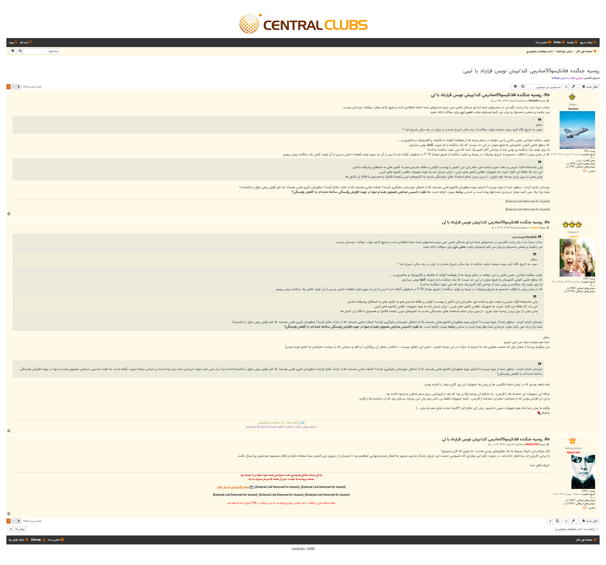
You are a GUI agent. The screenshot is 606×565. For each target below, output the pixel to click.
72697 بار (570, 500)
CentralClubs (298, 549)
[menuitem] (573, 42)
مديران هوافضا (560, 78)
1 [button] (13, 86)
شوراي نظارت (576, 78)
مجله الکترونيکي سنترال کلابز (233, 487)
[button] (18, 86)
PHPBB (310, 549)
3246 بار (571, 163)
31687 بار (569, 503)
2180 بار (570, 166)
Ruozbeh (534, 100)
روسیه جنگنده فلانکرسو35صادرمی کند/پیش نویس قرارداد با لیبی (531, 71)
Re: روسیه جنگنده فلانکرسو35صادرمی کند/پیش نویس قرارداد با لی (490, 95)
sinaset (534, 228)
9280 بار (571, 288)
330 (586, 151)
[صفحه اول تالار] (303, 23)
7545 (585, 278)
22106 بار (569, 291)
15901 (584, 491)
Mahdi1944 (532, 444)
